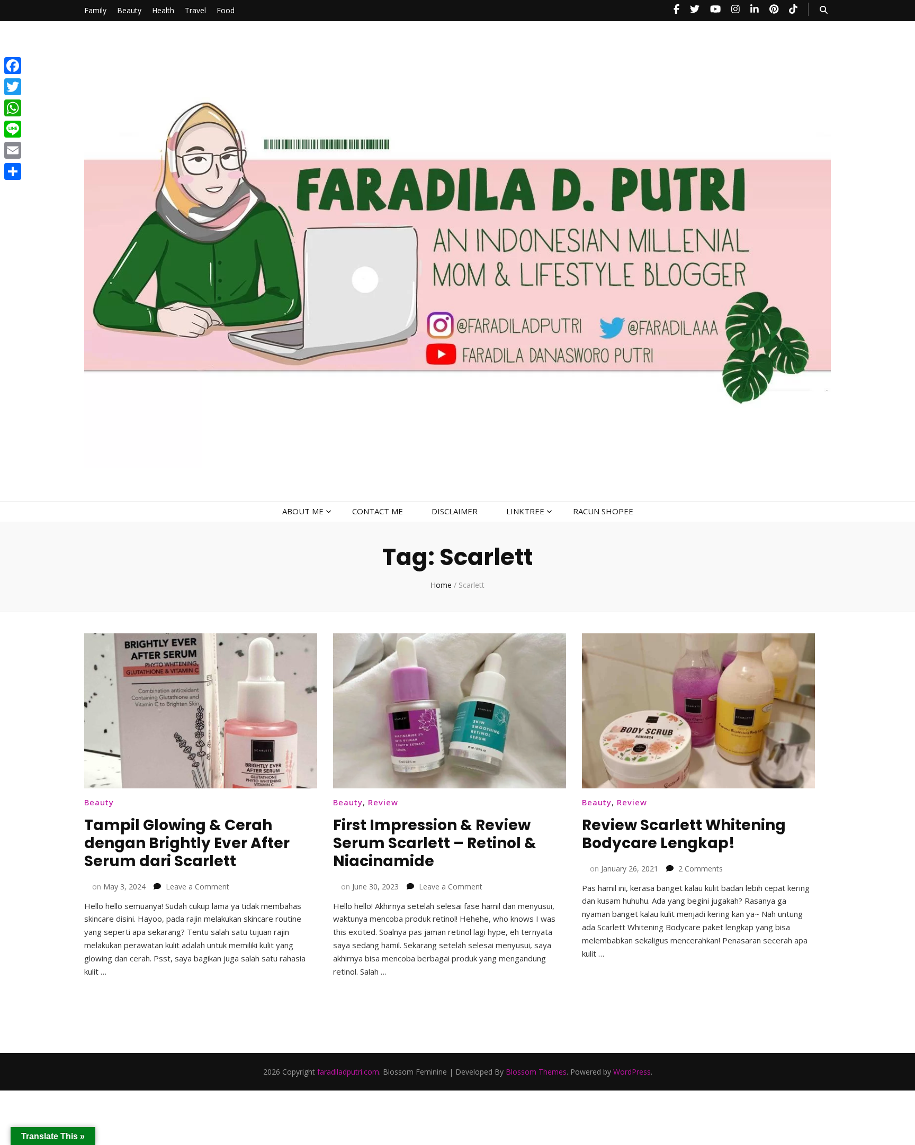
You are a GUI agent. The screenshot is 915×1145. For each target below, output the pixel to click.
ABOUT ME (303, 511)
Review (383, 802)
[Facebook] (12, 65)
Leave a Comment (197, 887)
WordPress (632, 1072)
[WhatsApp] (12, 108)
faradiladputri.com (348, 1072)
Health (163, 10)
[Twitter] (12, 86)
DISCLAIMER (455, 511)
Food (226, 10)
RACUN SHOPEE (603, 511)
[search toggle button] (824, 9)
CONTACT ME (377, 511)
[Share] (12, 171)
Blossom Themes (536, 1072)
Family (95, 10)
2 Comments (700, 869)
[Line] (12, 129)
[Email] (12, 150)
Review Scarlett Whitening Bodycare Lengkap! (684, 834)
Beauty (129, 10)
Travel (195, 10)
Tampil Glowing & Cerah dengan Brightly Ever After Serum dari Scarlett (187, 843)
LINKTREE (525, 511)
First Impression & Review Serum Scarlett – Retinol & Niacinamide (434, 843)
